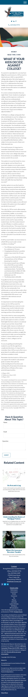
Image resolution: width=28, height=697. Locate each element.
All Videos (14, 606)
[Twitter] (11, 21)
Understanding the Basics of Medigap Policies (14, 518)
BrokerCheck (18, 612)
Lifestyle (14, 602)
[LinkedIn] (13, 21)
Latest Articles (14, 604)
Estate (14, 594)
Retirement (14, 590)
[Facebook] (15, 21)
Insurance (14, 596)
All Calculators (14, 608)
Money (14, 600)
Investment (14, 592)
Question (5, 441)
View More (4, 693)
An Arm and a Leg (14, 485)
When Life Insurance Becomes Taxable (14, 551)
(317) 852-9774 (15, 25)
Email (5, 432)
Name (5, 422)
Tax (14, 598)
